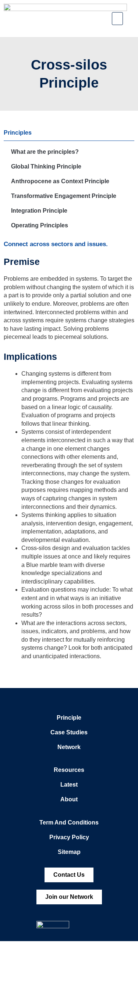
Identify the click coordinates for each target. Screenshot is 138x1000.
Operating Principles (39, 225)
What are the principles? (45, 152)
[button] (117, 18)
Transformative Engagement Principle (63, 196)
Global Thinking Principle (46, 166)
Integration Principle (39, 211)
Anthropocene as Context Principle (60, 181)
